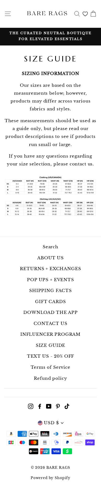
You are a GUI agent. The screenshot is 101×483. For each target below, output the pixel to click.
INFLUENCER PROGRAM (50, 334)
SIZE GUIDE (50, 345)
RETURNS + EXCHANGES (50, 268)
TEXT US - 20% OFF (50, 356)
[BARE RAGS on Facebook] (39, 406)
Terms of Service (50, 367)
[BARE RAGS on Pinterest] (58, 406)
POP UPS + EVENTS (50, 279)
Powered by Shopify (50, 478)
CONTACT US (50, 323)
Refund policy (50, 378)
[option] (50, 36)
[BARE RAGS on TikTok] (67, 406)
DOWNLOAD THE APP (50, 312)
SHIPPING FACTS (50, 290)
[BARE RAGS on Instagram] (30, 406)
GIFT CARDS (50, 301)
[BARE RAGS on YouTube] (48, 406)
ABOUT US (50, 258)
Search (50, 246)
